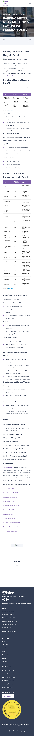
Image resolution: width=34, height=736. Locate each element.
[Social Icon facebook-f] (13, 731)
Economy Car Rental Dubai (9, 631)
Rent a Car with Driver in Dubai (10, 621)
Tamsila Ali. (6, 14)
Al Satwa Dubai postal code (11, 505)
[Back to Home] (7, 3)
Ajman (4, 651)
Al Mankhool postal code (10, 531)
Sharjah (4, 648)
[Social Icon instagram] (10, 731)
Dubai (3, 641)
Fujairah (4, 658)
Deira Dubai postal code (10, 497)
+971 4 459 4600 (9, 670)
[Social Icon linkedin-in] (21, 731)
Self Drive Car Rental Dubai (9, 624)
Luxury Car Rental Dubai (8, 617)
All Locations (5, 661)
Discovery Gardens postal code (12, 527)
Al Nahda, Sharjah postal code (11, 522)
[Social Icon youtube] (24, 731)
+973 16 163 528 (11, 677)
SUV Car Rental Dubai (7, 627)
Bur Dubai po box (8, 514)
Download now (8, 696)
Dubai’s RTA (10, 76)
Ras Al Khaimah (6, 654)
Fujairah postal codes (9, 518)
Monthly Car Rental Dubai (8, 611)
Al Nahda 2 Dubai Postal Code (11, 493)
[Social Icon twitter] (17, 731)
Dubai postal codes (8, 488)
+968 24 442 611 (10, 674)
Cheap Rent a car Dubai (8, 614)
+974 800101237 (10, 684)
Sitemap (21, 726)
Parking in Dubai (8, 467)
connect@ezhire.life (7, 687)
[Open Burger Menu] (30, 3)
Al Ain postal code (8, 501)
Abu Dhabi (5, 644)
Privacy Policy (15, 726)
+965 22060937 (10, 680)
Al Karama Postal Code (9, 510)
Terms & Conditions (6, 726)
